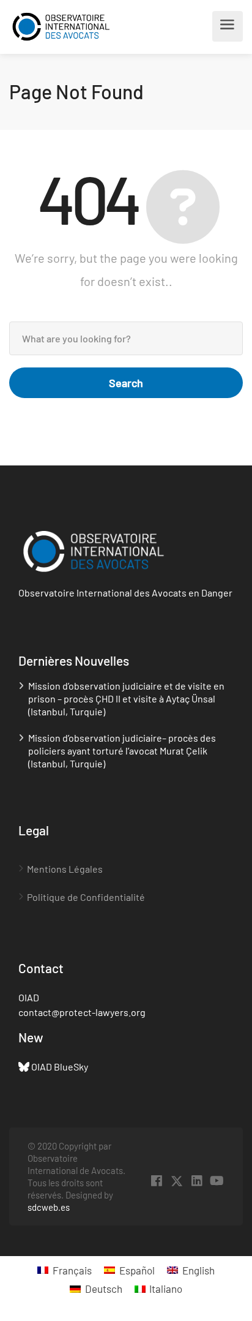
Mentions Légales (65, 869)
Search (126, 383)
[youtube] (216, 1181)
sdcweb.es (49, 1207)
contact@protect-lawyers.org (82, 1012)
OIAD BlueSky (59, 1066)
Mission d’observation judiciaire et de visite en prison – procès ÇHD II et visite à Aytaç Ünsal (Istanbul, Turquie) (126, 698)
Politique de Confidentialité (86, 897)
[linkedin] (196, 1181)
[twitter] (176, 1181)
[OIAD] (72, 26)
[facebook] (156, 1181)
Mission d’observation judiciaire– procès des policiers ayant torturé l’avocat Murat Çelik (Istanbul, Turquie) (122, 750)
